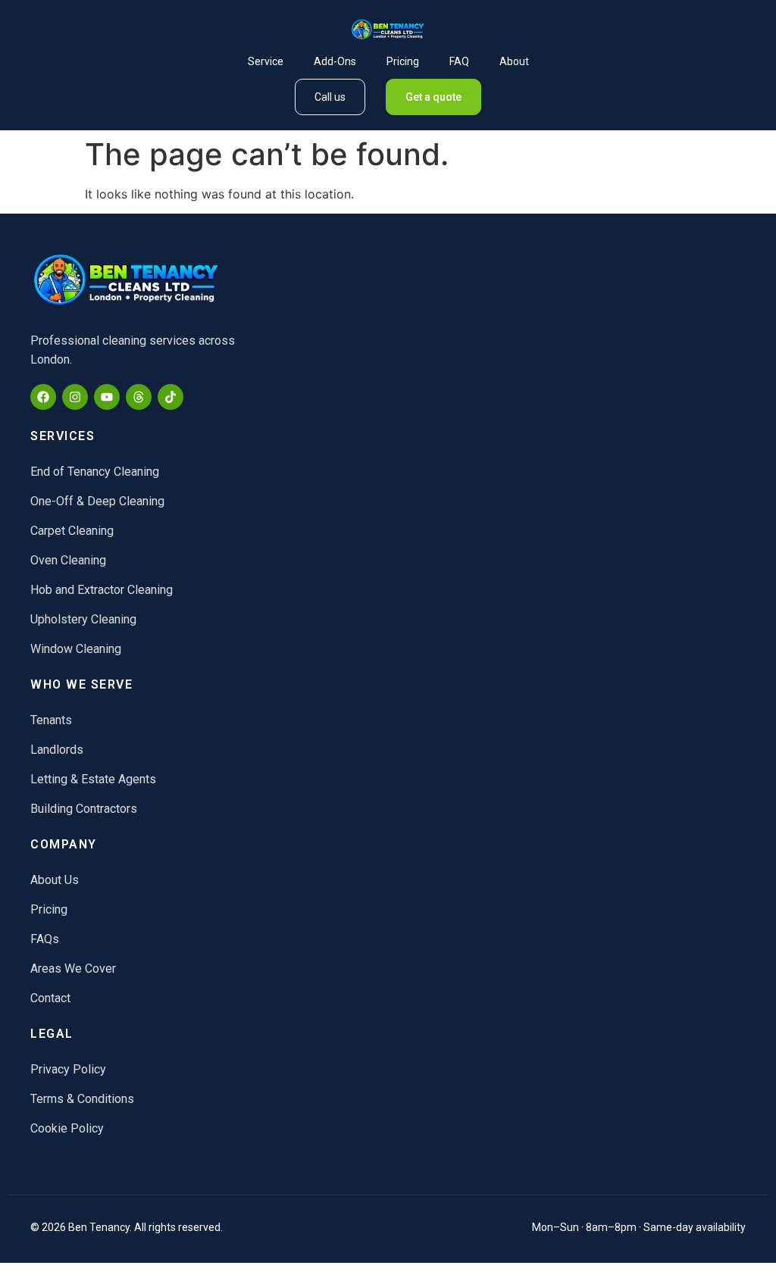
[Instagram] (75, 397)
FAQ (459, 61)
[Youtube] (107, 397)
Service (265, 61)
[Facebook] (43, 397)
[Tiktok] (170, 397)
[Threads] (139, 397)
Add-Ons (335, 61)
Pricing (402, 61)
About (514, 61)
